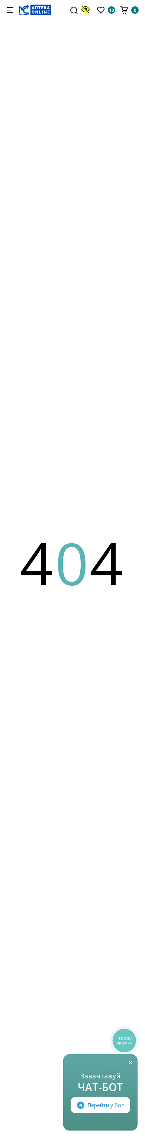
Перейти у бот (105, 1105)
